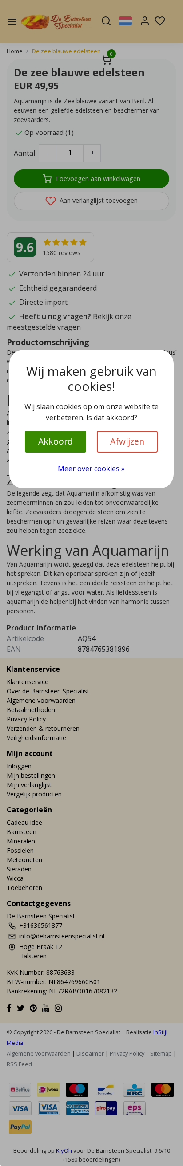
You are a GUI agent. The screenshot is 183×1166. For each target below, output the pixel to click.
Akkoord (55, 441)
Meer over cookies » (91, 468)
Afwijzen (127, 441)
